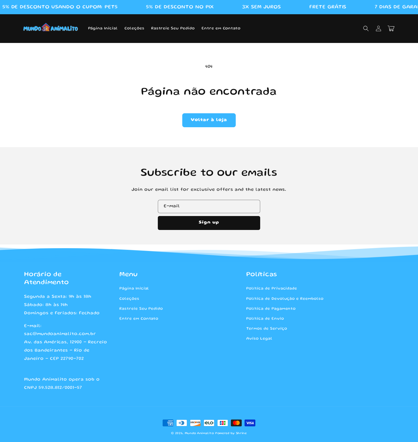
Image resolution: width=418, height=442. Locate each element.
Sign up (209, 223)
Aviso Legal (259, 338)
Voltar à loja (209, 120)
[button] (366, 28)
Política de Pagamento (271, 309)
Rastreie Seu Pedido (141, 309)
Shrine (241, 433)
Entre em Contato (138, 318)
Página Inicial (134, 288)
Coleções (129, 299)
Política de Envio (265, 318)
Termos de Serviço (266, 328)
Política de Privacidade (271, 288)
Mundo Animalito (199, 433)
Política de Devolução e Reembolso (285, 299)
